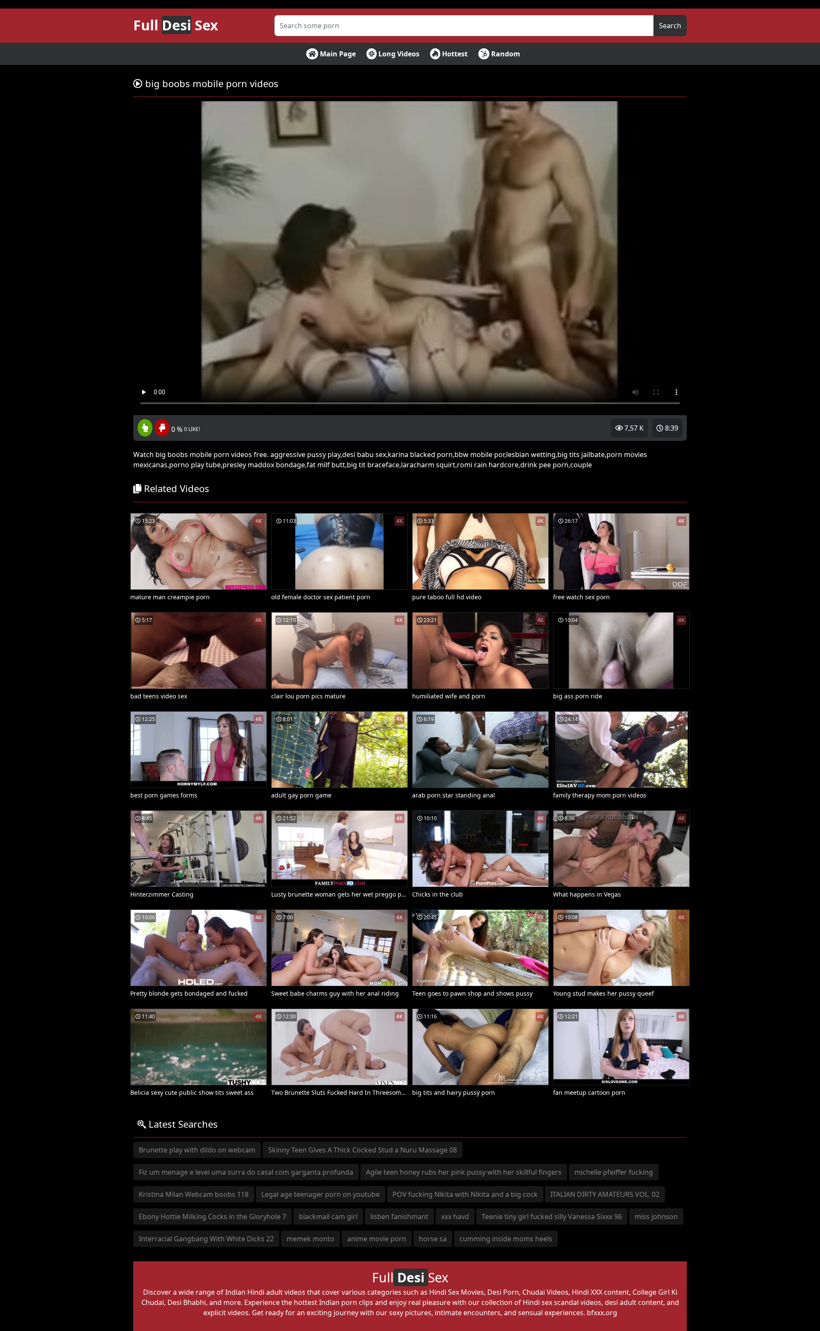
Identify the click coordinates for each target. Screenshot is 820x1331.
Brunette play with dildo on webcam (197, 1150)
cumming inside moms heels (506, 1238)
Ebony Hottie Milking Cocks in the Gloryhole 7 (212, 1216)
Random (504, 54)
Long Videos (398, 54)
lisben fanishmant (399, 1216)
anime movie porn (376, 1238)
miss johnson (656, 1216)
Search (670, 25)
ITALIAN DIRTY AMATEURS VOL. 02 (605, 1194)
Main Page (337, 54)
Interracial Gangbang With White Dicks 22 (206, 1238)
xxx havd (455, 1216)
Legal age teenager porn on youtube (320, 1194)
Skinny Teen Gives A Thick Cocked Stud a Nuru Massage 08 (362, 1150)
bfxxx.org (602, 1312)
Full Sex (175, 25)
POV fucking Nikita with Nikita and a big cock (465, 1194)
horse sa (433, 1238)
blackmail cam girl (328, 1216)
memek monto (310, 1238)
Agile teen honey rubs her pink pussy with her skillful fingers (464, 1172)
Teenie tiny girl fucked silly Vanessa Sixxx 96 (552, 1216)
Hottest (454, 54)
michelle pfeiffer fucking (613, 1172)
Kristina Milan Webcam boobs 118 (194, 1194)
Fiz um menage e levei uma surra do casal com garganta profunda (246, 1172)
